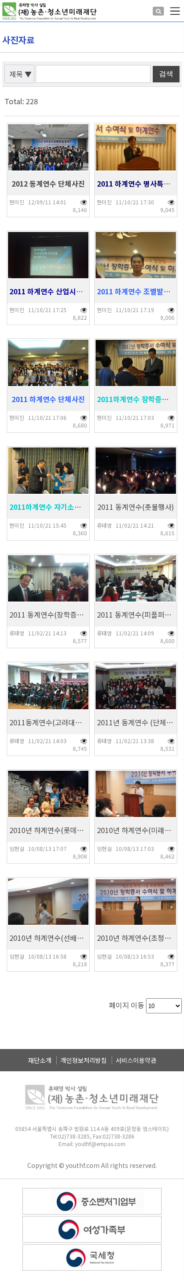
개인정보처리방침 (83, 1060)
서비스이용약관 (136, 1060)
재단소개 (39, 1060)
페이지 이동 (126, 1005)
